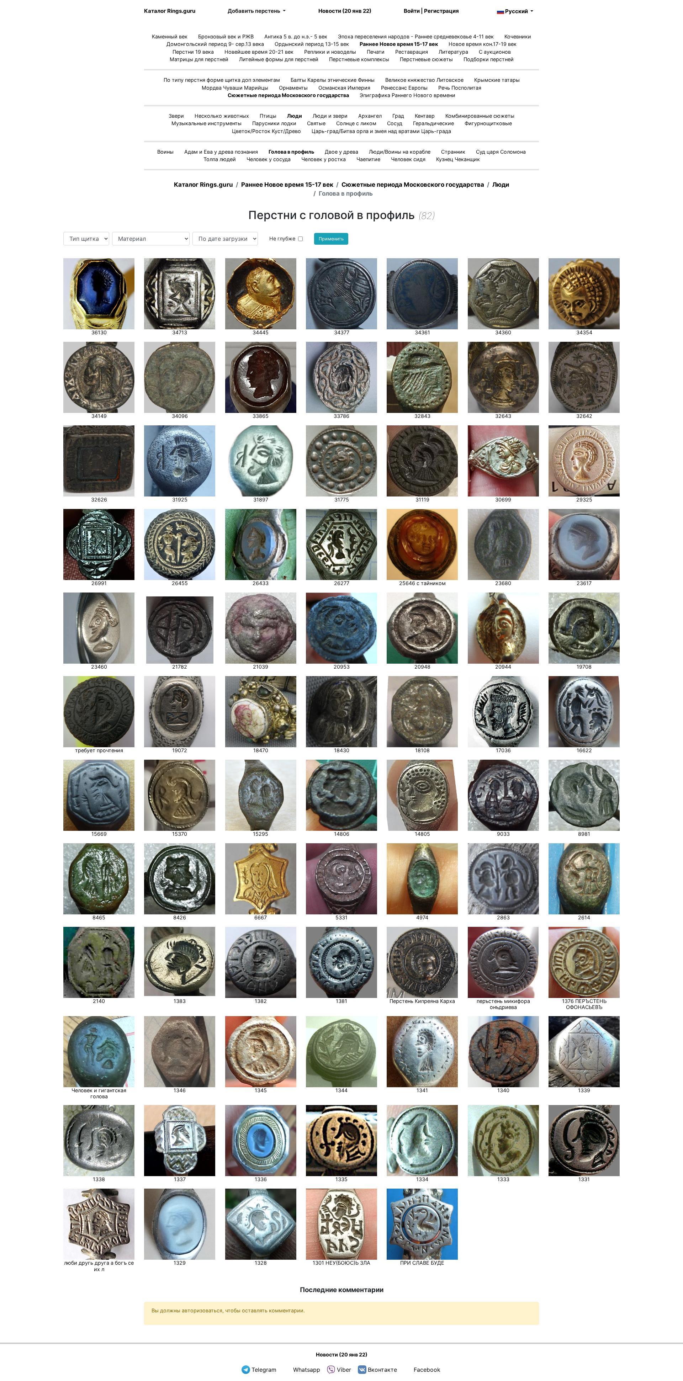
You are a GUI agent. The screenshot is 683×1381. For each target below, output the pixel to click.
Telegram (264, 1369)
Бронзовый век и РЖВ (226, 36)
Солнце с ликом (356, 123)
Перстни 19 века (193, 52)
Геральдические (433, 123)
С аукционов (495, 52)
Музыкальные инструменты (206, 123)
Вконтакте (382, 1369)
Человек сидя (408, 159)
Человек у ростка (323, 159)
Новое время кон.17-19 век (483, 44)
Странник (453, 152)
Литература (453, 52)
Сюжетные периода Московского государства (288, 95)
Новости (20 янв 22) (344, 10)
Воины (165, 152)
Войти (412, 10)
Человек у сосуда (269, 159)
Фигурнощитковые (488, 123)
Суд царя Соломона (501, 152)
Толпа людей (219, 159)
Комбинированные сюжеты (479, 116)
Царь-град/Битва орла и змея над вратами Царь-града (381, 131)
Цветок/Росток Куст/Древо (266, 131)
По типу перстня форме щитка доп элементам (222, 80)
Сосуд (394, 123)
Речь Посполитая (459, 88)
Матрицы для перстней (199, 59)
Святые (316, 123)
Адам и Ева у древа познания (221, 152)
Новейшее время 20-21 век (258, 52)
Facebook (427, 1369)
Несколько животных (222, 116)
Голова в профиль (291, 152)
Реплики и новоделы (330, 52)
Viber (344, 1369)
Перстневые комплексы (359, 59)
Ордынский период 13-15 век (312, 44)
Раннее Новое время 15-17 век (399, 44)
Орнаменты (293, 88)
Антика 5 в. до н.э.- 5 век (295, 36)
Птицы (268, 116)
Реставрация (411, 52)
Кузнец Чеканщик (458, 159)
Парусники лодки (274, 123)
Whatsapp (306, 1369)
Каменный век (169, 36)
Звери (176, 116)
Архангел (370, 116)
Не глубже (282, 238)
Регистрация (441, 10)
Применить (331, 238)
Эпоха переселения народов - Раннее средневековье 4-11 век (416, 36)
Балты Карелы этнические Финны (333, 80)
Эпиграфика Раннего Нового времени (407, 95)
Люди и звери (330, 116)
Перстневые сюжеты (426, 59)
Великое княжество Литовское (424, 80)
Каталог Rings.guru (169, 10)
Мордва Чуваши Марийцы (235, 88)
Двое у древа (341, 152)
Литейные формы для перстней (278, 59)
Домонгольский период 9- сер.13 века (215, 44)
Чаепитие (368, 159)
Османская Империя (344, 88)
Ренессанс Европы (404, 88)
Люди (294, 116)
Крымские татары (497, 80)
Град (398, 116)
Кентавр (425, 116)
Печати (376, 52)
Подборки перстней (489, 59)
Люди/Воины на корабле (399, 152)
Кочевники (517, 36)
